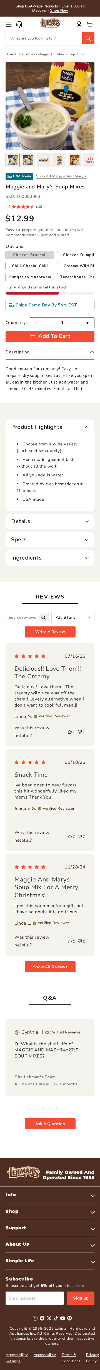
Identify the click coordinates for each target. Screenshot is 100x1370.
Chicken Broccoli (30, 255)
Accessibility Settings (17, 1358)
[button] (9, 24)
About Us (17, 1244)
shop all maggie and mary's (61, 176)
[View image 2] (28, 160)
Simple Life (20, 1260)
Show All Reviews (50, 967)
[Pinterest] (69, 1318)
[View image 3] (44, 160)
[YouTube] (62, 1318)
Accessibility (45, 1354)
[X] (49, 1318)
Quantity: (16, 323)
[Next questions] (56, 1107)
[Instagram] (35, 1318)
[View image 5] (75, 160)
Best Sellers (26, 54)
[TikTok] (55, 1318)
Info (11, 1194)
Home (10, 54)
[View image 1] (13, 160)
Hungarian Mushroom (30, 277)
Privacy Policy (92, 1358)
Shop (12, 1211)
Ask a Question (50, 1124)
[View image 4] (59, 160)
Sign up (80, 1298)
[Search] (88, 38)
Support (16, 1227)
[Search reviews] (43, 617)
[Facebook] (42, 1318)
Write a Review (50, 631)
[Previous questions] (43, 1107)
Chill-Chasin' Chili (30, 266)
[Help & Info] (19, 24)
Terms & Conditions (71, 1358)
